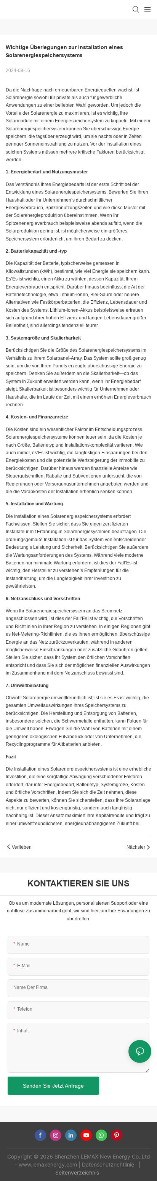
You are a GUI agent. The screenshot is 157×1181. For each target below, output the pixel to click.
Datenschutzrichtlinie (109, 1164)
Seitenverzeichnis (78, 1172)
